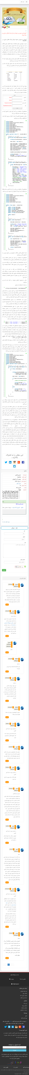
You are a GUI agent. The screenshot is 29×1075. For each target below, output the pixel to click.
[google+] (19, 462)
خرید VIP (25, 1003)
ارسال (4, 570)
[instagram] (14, 462)
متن (25, 542)
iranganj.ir (26, 1074)
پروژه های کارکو (24, 1018)
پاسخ (7, 604)
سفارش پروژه (24, 1005)
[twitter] (6, 462)
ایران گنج (19, 483)
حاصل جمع (23, 559)
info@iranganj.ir (16, 984)
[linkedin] (10, 462)
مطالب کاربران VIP (23, 995)
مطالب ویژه (25, 993)
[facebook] (23, 462)
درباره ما (12, 979)
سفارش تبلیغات (24, 1008)
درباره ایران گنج (26, 1067)
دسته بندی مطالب (23, 997)
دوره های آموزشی (24, 991)
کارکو (26, 1016)
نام (24, 531)
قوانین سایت (5, 1067)
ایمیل (24, 536)
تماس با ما (23, 979)
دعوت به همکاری (24, 1010)
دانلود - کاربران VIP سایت (17, 507)
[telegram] (14, 466)
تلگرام (11, 1021)
